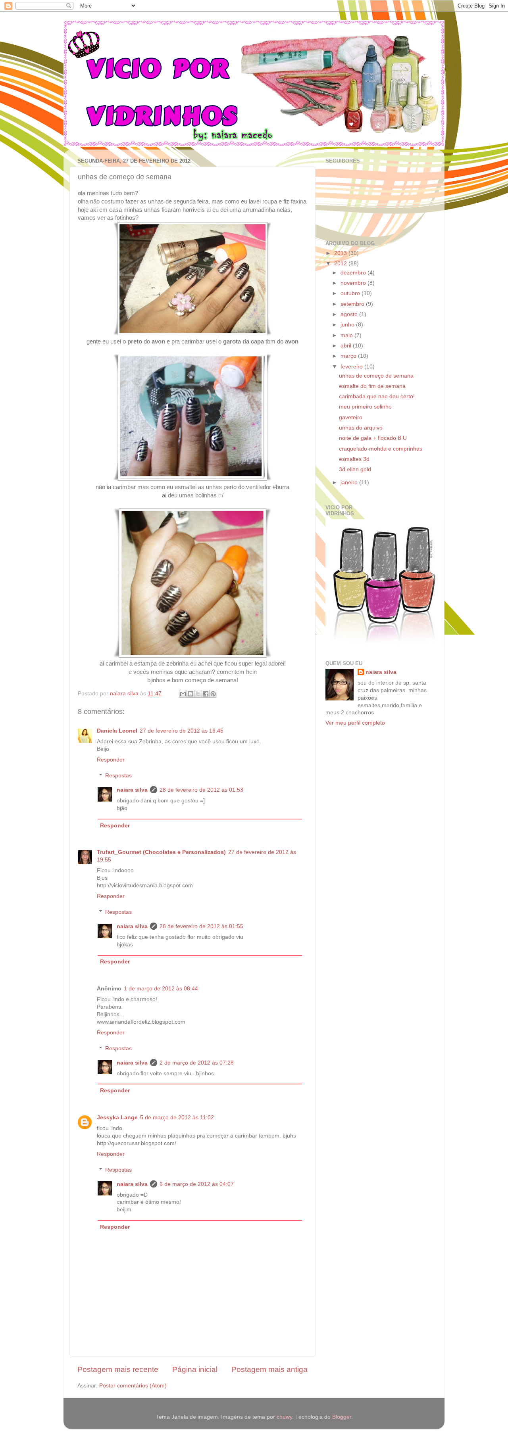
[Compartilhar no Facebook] (206, 694)
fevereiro (352, 367)
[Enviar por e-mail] (183, 694)
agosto (350, 314)
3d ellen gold (355, 469)
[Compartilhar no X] (198, 694)
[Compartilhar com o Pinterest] (213, 694)
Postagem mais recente (117, 1369)
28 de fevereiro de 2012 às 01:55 (201, 926)
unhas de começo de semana (376, 376)
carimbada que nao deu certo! (377, 396)
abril (347, 346)
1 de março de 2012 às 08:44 (161, 989)
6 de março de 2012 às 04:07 (197, 1184)
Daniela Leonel (117, 731)
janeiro (350, 482)
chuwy (284, 1417)
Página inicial (194, 1369)
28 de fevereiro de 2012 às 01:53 (201, 790)
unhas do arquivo (361, 428)
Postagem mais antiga (269, 1369)
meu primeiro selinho (365, 407)
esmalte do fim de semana (372, 386)
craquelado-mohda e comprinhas (380, 449)
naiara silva (132, 790)
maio (347, 335)
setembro (353, 304)
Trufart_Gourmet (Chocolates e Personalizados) (161, 852)
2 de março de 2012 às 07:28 (197, 1063)
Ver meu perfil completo (355, 723)
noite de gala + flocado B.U (373, 438)
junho (348, 325)
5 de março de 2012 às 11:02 (177, 1117)
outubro (351, 293)
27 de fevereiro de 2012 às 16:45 (181, 731)
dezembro (354, 273)
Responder (111, 760)
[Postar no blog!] (190, 694)
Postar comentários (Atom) (133, 1386)
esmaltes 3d (354, 459)
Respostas (118, 776)
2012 (341, 264)
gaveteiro (350, 417)
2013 (341, 253)
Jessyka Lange (117, 1117)
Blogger (341, 1417)
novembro (354, 283)
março (349, 356)
